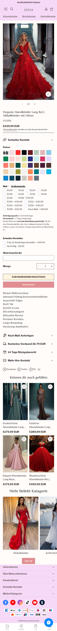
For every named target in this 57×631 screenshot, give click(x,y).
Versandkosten (10, 129)
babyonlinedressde (31, 621)
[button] (6, 9)
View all (28, 561)
